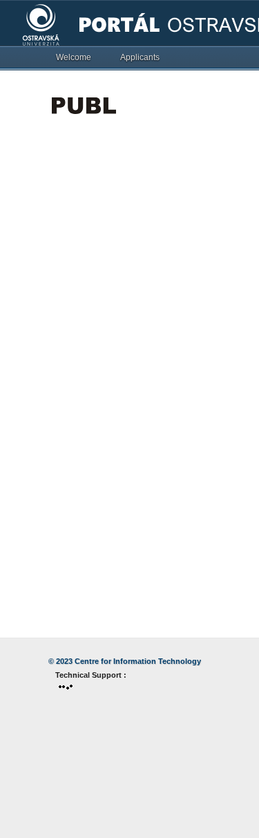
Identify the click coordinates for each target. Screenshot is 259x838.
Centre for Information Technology (138, 661)
